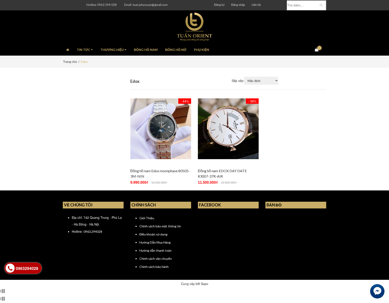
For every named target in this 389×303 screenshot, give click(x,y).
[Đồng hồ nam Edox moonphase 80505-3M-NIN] (160, 129)
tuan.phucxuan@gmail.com (150, 5)
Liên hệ (256, 5)
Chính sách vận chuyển (155, 258)
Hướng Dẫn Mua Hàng (155, 242)
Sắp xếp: (238, 80)
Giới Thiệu (146, 218)
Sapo (204, 283)
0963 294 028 (107, 5)
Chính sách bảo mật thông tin (160, 226)
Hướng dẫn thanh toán (155, 250)
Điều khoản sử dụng (153, 234)
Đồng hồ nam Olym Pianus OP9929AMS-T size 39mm (62, 294)
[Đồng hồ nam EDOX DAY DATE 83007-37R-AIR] (228, 129)
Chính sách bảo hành (154, 267)
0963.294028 (93, 231)
